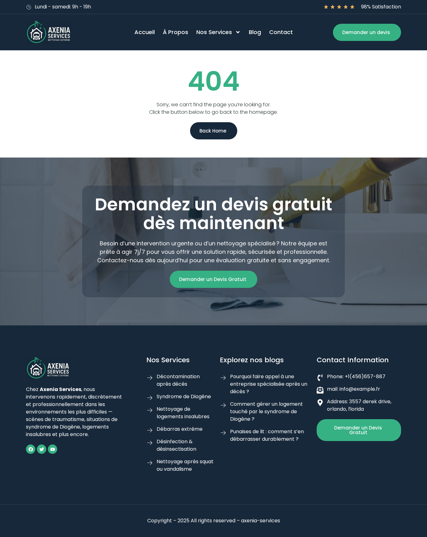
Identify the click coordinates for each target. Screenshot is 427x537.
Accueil (144, 32)
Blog (255, 32)
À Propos (175, 32)
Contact (281, 32)
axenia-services (260, 520)
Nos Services (214, 32)
